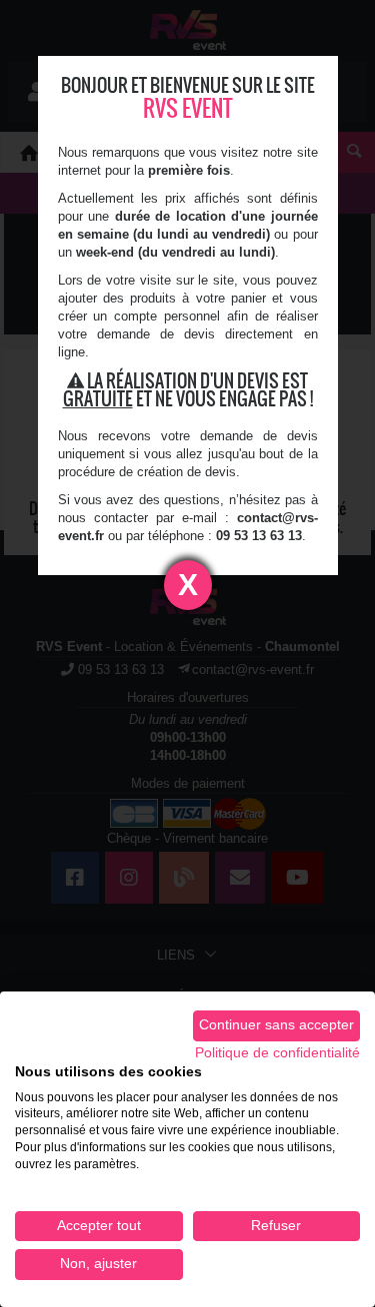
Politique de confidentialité (277, 1052)
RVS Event (188, 108)
